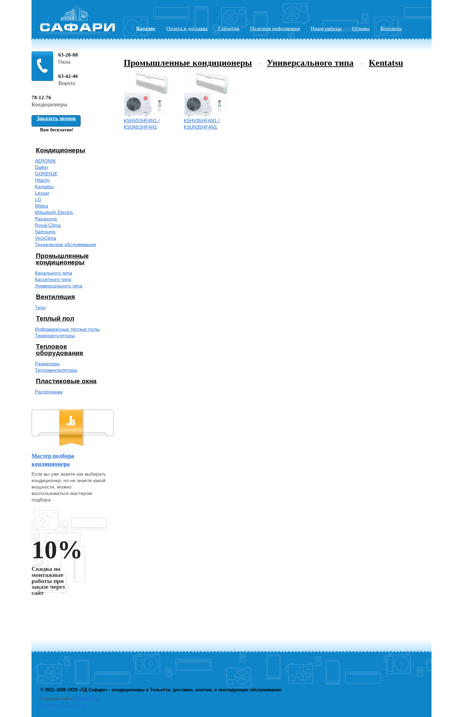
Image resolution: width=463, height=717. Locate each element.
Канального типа (53, 273)
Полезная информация (275, 28)
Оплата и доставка (186, 28)
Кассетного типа (53, 279)
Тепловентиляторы (56, 370)
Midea (41, 206)
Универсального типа (58, 285)
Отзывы (360, 28)
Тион (40, 307)
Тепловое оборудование (59, 349)
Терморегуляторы (55, 335)
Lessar (42, 193)
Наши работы (326, 28)
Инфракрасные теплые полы (67, 329)
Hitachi (42, 180)
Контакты (391, 28)
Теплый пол (55, 318)
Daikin (41, 167)
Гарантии (228, 28)
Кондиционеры (60, 150)
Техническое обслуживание (65, 244)
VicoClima (45, 238)
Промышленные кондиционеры (62, 259)
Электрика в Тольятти (62, 705)
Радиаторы (47, 363)
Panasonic (46, 218)
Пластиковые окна (66, 381)
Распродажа (48, 391)
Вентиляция (55, 297)
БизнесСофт (87, 698)
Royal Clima (48, 225)
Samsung (45, 231)
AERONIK (45, 161)
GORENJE (46, 173)
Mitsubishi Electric (54, 212)
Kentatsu (44, 186)
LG (38, 199)
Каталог (146, 28)
